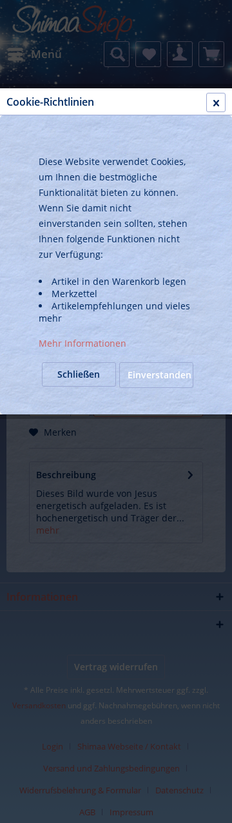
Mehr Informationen (82, 343)
